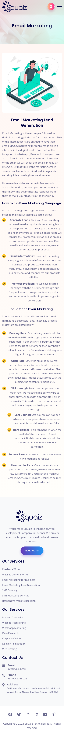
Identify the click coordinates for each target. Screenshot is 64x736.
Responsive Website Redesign (19, 600)
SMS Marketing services (15, 595)
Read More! (32, 550)
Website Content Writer (15, 574)
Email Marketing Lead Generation (21, 585)
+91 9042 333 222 (17, 678)
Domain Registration (13, 643)
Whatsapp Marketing (14, 628)
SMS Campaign (10, 590)
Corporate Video (11, 638)
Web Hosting (9, 649)
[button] (59, 6)
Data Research (10, 633)
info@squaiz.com (17, 669)
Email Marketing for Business (18, 579)
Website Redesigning (14, 622)
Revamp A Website (12, 617)
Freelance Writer (11, 569)
